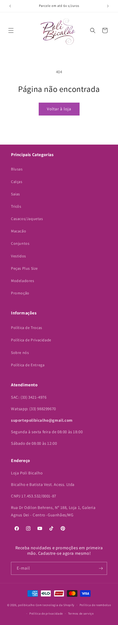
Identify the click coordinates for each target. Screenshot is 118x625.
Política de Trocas (26, 327)
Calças (17, 181)
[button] (11, 30)
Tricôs (16, 206)
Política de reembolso (95, 605)
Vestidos (18, 256)
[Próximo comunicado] (108, 6)
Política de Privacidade (31, 339)
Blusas (17, 169)
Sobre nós (20, 352)
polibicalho (26, 605)
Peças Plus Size (24, 268)
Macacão (18, 231)
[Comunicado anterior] (10, 6)
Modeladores (22, 280)
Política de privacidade (46, 613)
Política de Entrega (27, 364)
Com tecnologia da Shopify (55, 605)
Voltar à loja (59, 108)
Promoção (20, 293)
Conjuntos (20, 243)
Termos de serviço (81, 613)
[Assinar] (101, 568)
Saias (15, 194)
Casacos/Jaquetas (27, 218)
